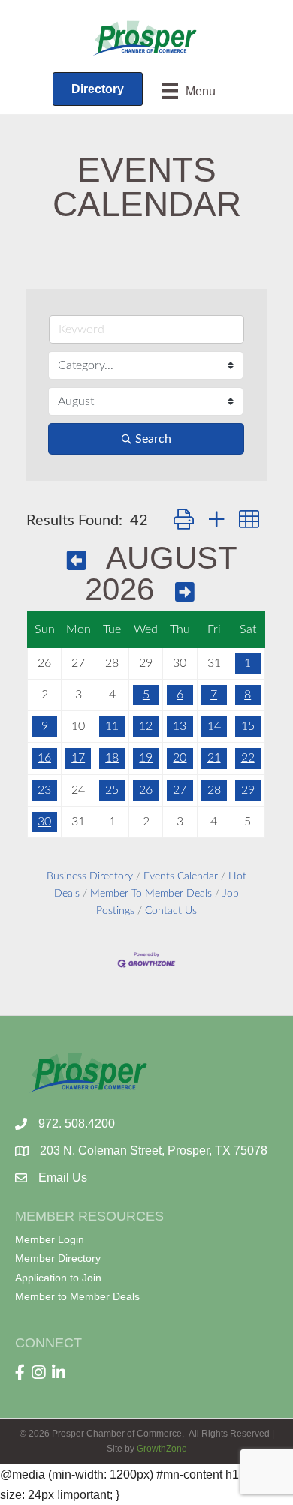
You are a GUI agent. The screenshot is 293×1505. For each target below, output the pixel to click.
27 (179, 790)
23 (44, 790)
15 (248, 726)
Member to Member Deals (77, 1296)
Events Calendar (180, 876)
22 (248, 758)
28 (214, 790)
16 (44, 758)
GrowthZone (162, 1448)
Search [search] (153, 439)
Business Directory (90, 876)
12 (146, 726)
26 (146, 790)
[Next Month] (185, 592)
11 (112, 726)
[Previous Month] (76, 560)
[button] (183, 520)
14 (214, 726)
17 (78, 758)
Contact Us (171, 911)
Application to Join (58, 1278)
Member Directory (58, 1258)
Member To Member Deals (151, 893)
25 (112, 790)
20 (179, 758)
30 (44, 822)
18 (112, 758)
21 (214, 758)
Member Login (49, 1239)
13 (179, 726)
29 (248, 790)
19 (146, 758)
